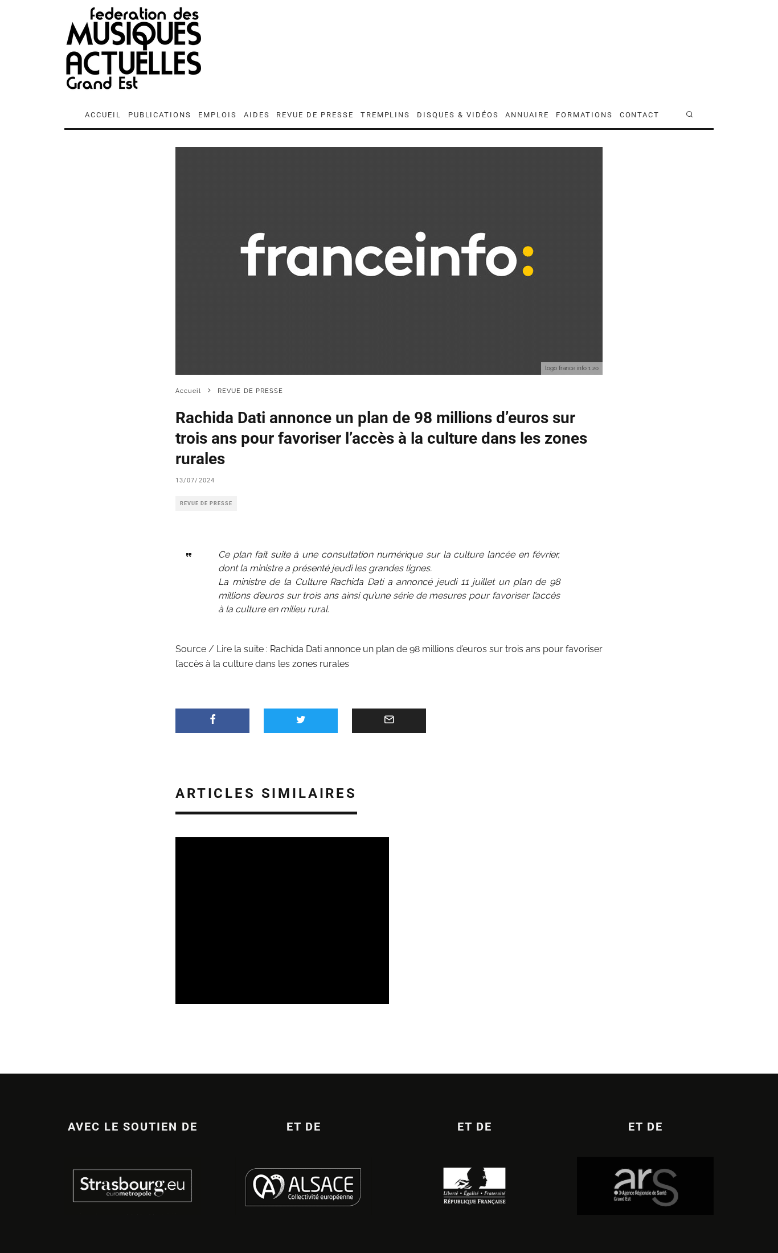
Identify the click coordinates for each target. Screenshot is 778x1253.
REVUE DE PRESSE (314, 114)
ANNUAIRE (527, 114)
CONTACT (640, 114)
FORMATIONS (584, 114)
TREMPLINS (386, 114)
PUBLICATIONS (159, 114)
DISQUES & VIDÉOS (457, 114)
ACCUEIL (103, 114)
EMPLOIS (217, 114)
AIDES (257, 114)
